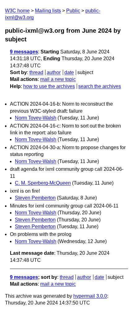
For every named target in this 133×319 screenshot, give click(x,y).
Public (73, 10)
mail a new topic (58, 79)
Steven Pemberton (35, 197)
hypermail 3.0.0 (90, 296)
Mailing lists (48, 10)
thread (36, 72)
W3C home (17, 10)
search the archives (99, 86)
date (69, 72)
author (54, 72)
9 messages (24, 51)
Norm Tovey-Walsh (35, 117)
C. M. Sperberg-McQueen (43, 183)
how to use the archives (49, 86)
